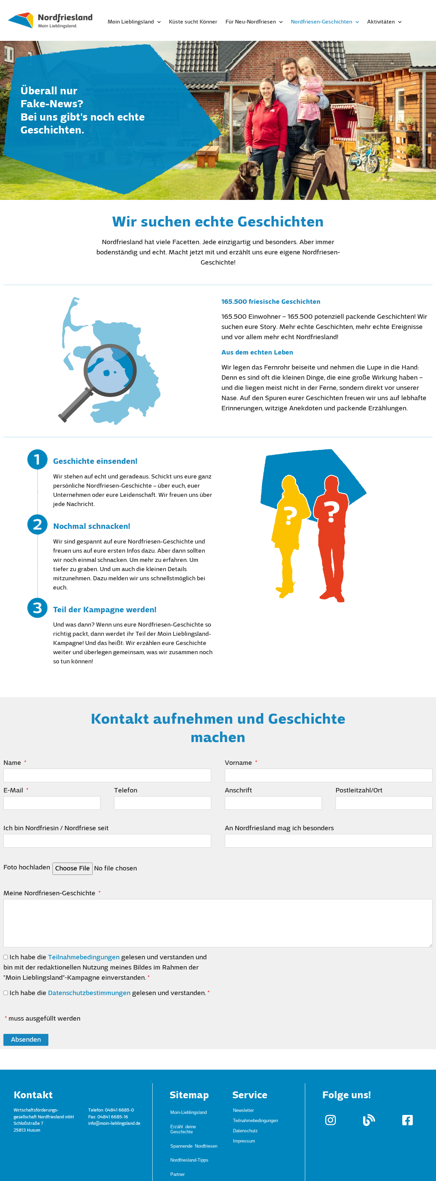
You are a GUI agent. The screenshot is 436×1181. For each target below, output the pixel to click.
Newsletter (243, 1110)
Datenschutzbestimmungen (89, 993)
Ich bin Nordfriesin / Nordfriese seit (56, 828)
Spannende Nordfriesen (193, 1127)
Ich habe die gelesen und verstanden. (108, 993)
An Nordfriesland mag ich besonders (279, 828)
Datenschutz (245, 1130)
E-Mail (14, 790)
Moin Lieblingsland (131, 22)
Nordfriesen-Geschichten (321, 22)
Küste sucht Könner (193, 22)
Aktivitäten (381, 22)
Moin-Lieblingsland (188, 1108)
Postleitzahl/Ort (359, 790)
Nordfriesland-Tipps (189, 1133)
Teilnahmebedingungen (84, 957)
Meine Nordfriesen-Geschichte (50, 893)
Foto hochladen (26, 867)
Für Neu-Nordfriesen (250, 22)
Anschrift (238, 790)
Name (13, 763)
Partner (177, 1140)
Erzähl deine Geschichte (183, 1118)
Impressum (244, 1140)
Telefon (125, 790)
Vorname (239, 763)
